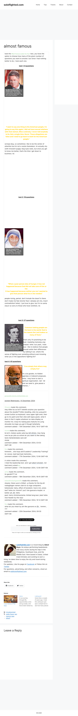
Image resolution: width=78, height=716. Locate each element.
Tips (45, 5)
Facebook (30, 564)
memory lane (10, 616)
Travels (53, 5)
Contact (69, 5)
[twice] (27, 601)
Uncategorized (10, 612)
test (16, 614)
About (61, 5)
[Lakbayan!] (42, 601)
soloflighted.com (14, 4)
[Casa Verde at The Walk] (10, 599)
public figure (10, 614)
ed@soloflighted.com (18, 571)
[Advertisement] (39, 23)
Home (38, 5)
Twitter (6, 567)
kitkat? (8, 618)
